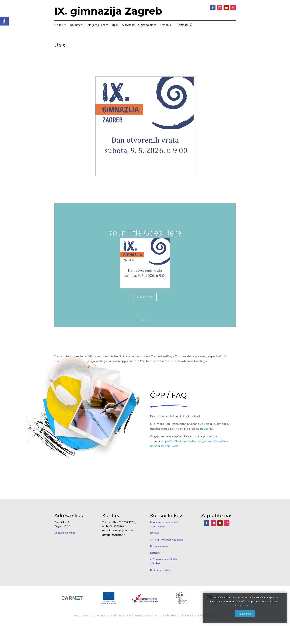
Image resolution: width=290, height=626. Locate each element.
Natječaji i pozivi (98, 25)
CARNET (155, 532)
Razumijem (245, 613)
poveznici (206, 428)
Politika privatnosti (161, 570)
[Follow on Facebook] (212, 7)
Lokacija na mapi (64, 532)
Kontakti (182, 25)
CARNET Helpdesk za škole (166, 539)
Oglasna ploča (147, 25)
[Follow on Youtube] (226, 7)
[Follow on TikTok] (233, 7)
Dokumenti (77, 25)
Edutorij (155, 552)
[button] (4, 21)
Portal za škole (159, 546)
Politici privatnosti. (245, 605)
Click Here (145, 297)
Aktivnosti (128, 25)
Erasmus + (166, 25)
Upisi (115, 25)
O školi (58, 25)
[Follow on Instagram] (219, 7)
